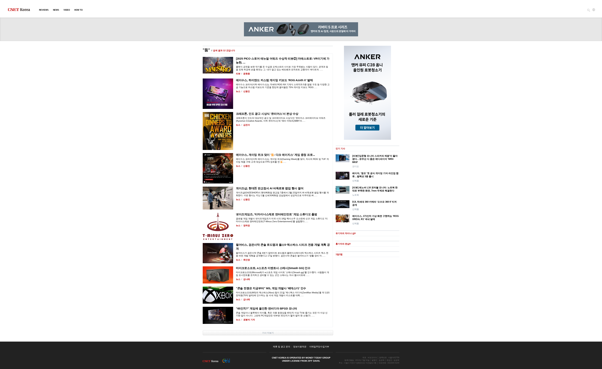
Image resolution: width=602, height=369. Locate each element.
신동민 (246, 91)
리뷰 (238, 73)
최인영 (246, 260)
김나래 (246, 279)
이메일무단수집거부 (319, 346)
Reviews (44, 10)
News (56, 10)
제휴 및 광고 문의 (281, 346)
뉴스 (238, 91)
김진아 (246, 125)
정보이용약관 (299, 346)
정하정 (246, 225)
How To (78, 10)
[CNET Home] (20, 10)
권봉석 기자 (249, 319)
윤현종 (246, 73)
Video (66, 10)
